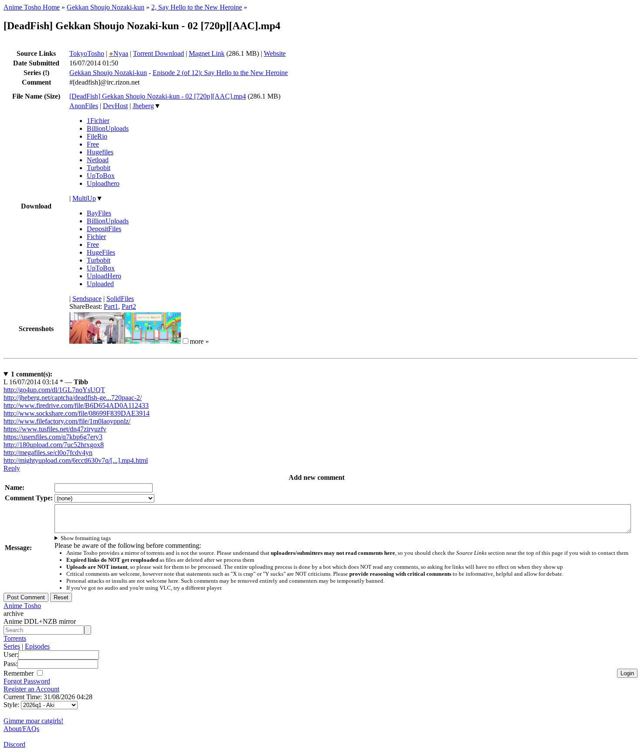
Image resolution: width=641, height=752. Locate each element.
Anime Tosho (22, 605)
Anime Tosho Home (31, 7)
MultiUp (84, 198)
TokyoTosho (86, 53)
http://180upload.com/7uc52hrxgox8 (53, 444)
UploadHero (104, 276)
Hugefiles (100, 152)
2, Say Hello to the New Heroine (196, 7)
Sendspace (87, 298)
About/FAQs (21, 728)
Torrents (14, 638)
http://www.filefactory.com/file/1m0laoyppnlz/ (66, 421)
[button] (185, 341)
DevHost (115, 105)
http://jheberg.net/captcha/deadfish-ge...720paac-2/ (72, 397)
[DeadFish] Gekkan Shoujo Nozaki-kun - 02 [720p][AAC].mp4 (157, 96)
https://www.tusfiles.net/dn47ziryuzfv (54, 429)
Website (275, 53)
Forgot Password (26, 681)
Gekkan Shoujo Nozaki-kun (105, 7)
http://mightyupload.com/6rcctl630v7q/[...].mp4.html (75, 460)
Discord (14, 744)
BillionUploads (108, 128)
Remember (19, 673)
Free (93, 144)
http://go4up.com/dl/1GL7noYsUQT (54, 389)
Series (11, 646)
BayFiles (99, 213)
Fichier (96, 236)
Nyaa (118, 53)
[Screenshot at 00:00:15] (97, 341)
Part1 (111, 306)
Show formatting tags (86, 538)
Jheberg (143, 105)
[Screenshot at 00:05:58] (153, 341)
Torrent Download (158, 53)
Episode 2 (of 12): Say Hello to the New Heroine (220, 72)
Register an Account (31, 689)
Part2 (129, 306)
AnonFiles (83, 105)
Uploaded (100, 283)
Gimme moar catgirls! (33, 721)
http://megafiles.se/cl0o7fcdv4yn (47, 452)
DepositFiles (104, 228)
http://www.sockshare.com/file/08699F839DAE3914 (76, 413)
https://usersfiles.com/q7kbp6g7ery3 (52, 437)
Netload (98, 160)
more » (199, 341)
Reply (11, 468)
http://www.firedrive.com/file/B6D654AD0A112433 (76, 405)
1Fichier (98, 120)
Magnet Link (207, 53)
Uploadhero (103, 183)
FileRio (97, 136)
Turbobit (98, 167)
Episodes (37, 646)
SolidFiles (120, 298)
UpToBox (101, 175)
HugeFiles (101, 252)
